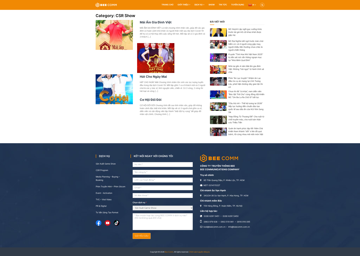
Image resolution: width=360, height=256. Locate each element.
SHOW (212, 5)
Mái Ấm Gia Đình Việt (156, 22)
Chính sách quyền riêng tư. (199, 252)
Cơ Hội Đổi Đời (150, 100)
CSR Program (102, 170)
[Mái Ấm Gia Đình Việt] (114, 35)
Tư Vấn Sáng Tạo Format (107, 212)
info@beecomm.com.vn (239, 227)
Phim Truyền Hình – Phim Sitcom (110, 186)
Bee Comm (169, 252)
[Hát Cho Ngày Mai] (155, 58)
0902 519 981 (227, 222)
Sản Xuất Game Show (106, 163)
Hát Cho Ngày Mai (153, 76)
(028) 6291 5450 (230, 216)
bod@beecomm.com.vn (214, 227)
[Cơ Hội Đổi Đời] (114, 89)
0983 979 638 (210, 222)
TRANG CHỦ (167, 5)
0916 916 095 (243, 222)
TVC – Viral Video (104, 199)
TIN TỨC (223, 5)
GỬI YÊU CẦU (141, 236)
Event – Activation (104, 193)
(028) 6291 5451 (211, 216)
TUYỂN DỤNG (237, 5)
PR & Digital (101, 206)
